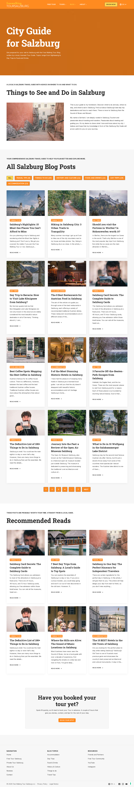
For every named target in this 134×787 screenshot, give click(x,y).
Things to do (15, 220)
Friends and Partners (96, 755)
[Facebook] (119, 784)
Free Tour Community (96, 759)
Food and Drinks (58, 291)
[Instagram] (123, 784)
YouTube (91, 763)
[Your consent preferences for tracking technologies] (130, 783)
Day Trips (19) (116, 178)
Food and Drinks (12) (95, 178)
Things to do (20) (43, 178)
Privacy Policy (42, 784)
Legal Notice (53, 784)
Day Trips (97, 220)
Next (86, 489)
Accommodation (58, 367)
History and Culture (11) (68, 178)
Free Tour (51, 4)
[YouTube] (126, 784)
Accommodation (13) (18, 183)
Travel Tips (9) (23, 178)
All (9, 178)
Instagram (91, 767)
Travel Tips (97, 560)
